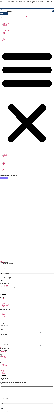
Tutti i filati (2, 20)
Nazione (2, 404)
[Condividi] (3, 413)
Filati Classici (3, 21)
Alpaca (4, 32)
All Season (2, 38)
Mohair (4, 26)
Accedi (20, 332)
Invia (1, 408)
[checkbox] (3, 13)
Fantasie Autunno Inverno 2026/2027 (8, 29)
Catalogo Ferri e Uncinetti (5, 305)
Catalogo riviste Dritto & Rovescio (6, 300)
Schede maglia (3, 40)
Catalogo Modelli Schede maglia (5, 301)
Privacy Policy (2, 286)
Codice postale (3, 402)
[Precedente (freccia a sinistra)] (0, 414)
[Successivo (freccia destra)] (2, 414)
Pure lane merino (5, 157)
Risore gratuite (3, 302)
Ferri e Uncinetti (3, 41)
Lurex (3, 34)
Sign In (1, 347)
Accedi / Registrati (3, 316)
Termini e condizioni (4, 311)
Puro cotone (4, 158)
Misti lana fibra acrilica (6, 25)
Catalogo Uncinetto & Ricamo (5, 299)
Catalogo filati (3, 298)
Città (1, 397)
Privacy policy (10, 407)
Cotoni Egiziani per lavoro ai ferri (7, 22)
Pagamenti (2, 312)
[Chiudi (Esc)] (4, 413)
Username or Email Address (4, 343)
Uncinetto (4, 36)
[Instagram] (1, 294)
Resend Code (2, 340)
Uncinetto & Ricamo (4, 166)
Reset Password (20, 345)
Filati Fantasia (3, 28)
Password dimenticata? (3, 330)
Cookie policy (6, 286)
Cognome (2, 388)
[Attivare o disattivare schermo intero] (2, 413)
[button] (27, 96)
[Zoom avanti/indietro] (0, 413)
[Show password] (0, 328)
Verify (1, 339)
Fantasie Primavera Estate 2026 (7, 30)
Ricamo (4, 37)
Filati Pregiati (3, 31)
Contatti (2, 313)
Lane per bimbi (5, 24)
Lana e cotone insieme (6, 23)
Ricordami (2, 329)
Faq (1, 315)
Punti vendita (3, 314)
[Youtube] (5, 294)
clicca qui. (42, 278)
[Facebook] (3, 294)
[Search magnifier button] (53, 11)
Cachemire (4, 33)
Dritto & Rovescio (3, 39)
